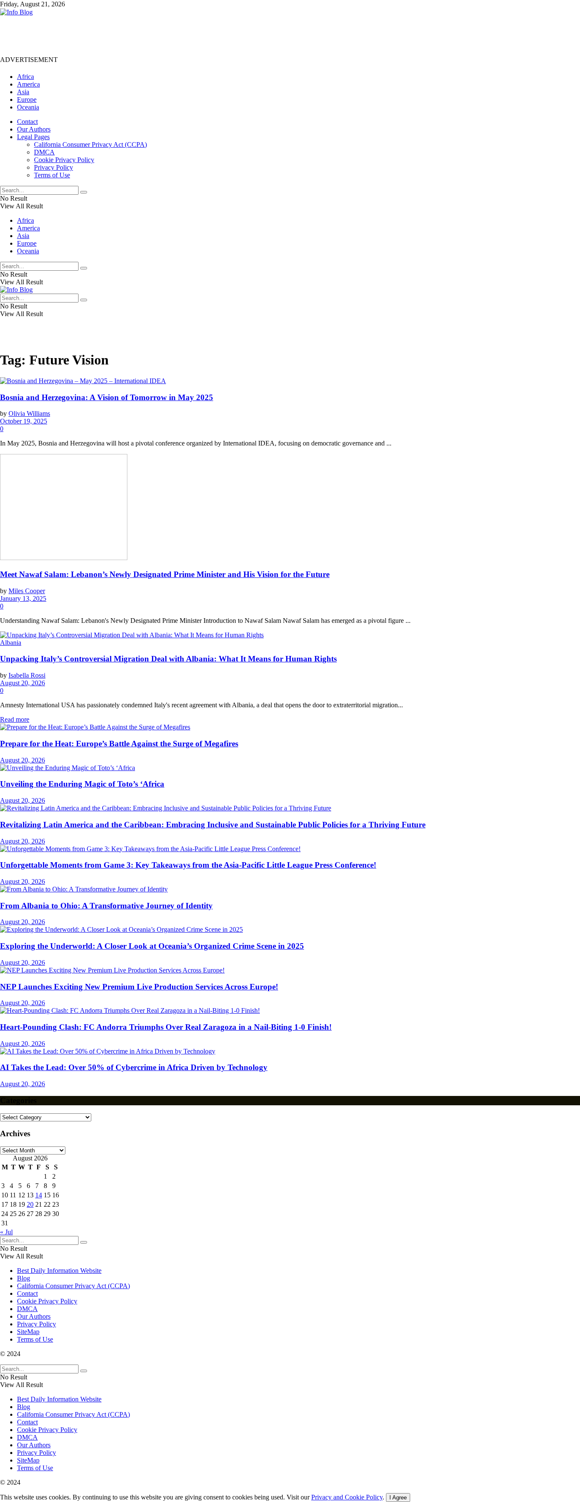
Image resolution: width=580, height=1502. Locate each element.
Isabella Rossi (26, 675)
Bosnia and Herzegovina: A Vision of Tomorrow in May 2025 (106, 397)
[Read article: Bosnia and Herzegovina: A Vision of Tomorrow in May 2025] (290, 381)
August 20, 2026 (22, 683)
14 (38, 1195)
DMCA (44, 152)
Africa (25, 76)
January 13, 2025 (23, 598)
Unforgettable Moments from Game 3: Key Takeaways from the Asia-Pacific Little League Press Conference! (188, 864)
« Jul (6, 1232)
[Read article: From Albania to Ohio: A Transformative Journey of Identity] (290, 889)
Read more (14, 719)
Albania (10, 642)
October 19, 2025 (23, 421)
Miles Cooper (26, 590)
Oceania (28, 107)
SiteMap (28, 1331)
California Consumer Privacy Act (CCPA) (90, 144)
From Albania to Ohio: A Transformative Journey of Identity (106, 905)
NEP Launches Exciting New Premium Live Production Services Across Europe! (139, 986)
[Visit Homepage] (16, 12)
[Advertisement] (154, 35)
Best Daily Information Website (59, 1270)
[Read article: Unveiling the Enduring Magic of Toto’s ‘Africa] (290, 768)
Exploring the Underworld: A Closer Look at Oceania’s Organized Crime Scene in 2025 (152, 946)
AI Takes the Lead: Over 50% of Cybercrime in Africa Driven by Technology (133, 1067)
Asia (23, 91)
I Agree (398, 1497)
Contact (27, 121)
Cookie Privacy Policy (64, 159)
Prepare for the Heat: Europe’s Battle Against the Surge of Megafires (119, 743)
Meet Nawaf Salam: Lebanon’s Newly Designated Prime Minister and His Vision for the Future (164, 574)
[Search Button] (83, 192)
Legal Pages (33, 136)
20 (30, 1204)
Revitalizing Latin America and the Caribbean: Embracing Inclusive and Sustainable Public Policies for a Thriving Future (212, 824)
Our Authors (34, 129)
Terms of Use (52, 175)
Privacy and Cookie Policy (347, 1497)
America (28, 84)
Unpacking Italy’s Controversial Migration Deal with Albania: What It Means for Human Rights (168, 658)
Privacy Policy (53, 167)
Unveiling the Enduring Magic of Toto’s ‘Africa (82, 783)
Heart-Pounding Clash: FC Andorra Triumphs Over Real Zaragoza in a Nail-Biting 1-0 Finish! (166, 1027)
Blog (23, 1278)
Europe (27, 99)
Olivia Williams (29, 413)
